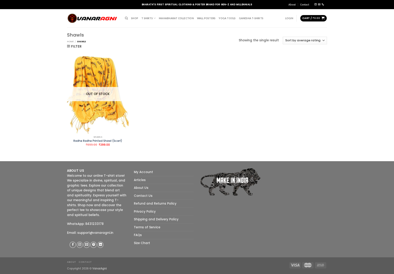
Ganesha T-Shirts (251, 18)
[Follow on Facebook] (73, 245)
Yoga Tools (227, 18)
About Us (141, 188)
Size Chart (142, 243)
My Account (143, 172)
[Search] (126, 18)
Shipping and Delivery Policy (156, 219)
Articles (140, 180)
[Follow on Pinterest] (93, 245)
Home (70, 41)
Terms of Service (147, 227)
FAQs (138, 235)
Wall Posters (206, 18)
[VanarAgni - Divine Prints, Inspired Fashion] (92, 18)
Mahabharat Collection (176, 18)
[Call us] (323, 4)
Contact (304, 4)
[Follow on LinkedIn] (100, 245)
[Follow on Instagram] (315, 4)
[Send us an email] (319, 4)
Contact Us (143, 196)
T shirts (147, 18)
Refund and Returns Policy (155, 203)
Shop (134, 18)
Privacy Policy (145, 211)
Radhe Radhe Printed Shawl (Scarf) (97, 141)
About (292, 4)
